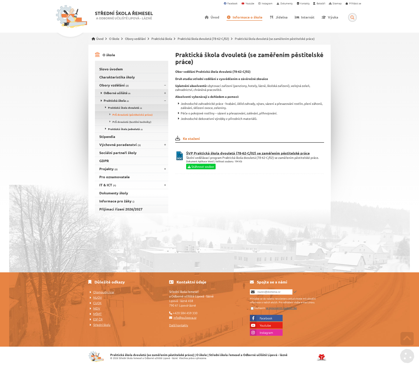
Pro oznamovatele (114, 177)
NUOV (97, 297)
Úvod (71, 17)
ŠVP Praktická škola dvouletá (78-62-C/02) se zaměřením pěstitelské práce (248, 153)
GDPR (104, 160)
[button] (353, 4)
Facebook (266, 318)
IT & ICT (107, 185)
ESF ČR (98, 319)
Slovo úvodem (111, 69)
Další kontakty (178, 325)
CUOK (97, 303)
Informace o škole (246, 17)
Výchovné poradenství (120, 144)
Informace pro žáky (116, 201)
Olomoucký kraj (103, 292)
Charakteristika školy (117, 77)
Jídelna (281, 17)
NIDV (96, 308)
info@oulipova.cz (184, 317)
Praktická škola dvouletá (125, 107)
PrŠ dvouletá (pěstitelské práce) (132, 114)
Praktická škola (161, 38)
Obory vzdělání (135, 38)
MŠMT (97, 314)
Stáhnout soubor (202, 166)
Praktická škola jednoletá (125, 129)
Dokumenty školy (113, 193)
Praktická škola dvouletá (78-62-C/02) (203, 38)
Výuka (332, 17)
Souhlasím (259, 308)
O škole (114, 38)
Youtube (265, 325)
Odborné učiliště (117, 93)
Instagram (266, 332)
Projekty (108, 168)
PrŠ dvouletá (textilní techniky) (131, 122)
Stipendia (107, 136)
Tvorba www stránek (321, 357)
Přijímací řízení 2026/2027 (121, 209)
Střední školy (101, 324)
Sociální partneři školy (118, 152)
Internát (306, 17)
